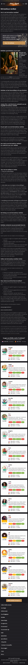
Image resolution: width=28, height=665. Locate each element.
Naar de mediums (9, 43)
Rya (9, 414)
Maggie (10, 347)
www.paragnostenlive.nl (6, 307)
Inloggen (4, 3)
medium (10, 77)
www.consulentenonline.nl (6, 310)
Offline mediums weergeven (14, 600)
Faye (9, 448)
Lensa (10, 498)
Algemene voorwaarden (6, 662)
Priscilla (10, 398)
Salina (10, 549)
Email (22, 389)
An (9, 532)
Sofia (9, 482)
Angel (10, 364)
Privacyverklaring (15, 662)
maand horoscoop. (11, 0)
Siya (9, 515)
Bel (14, 355)
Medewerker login (22, 662)
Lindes (10, 465)
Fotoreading (18, 355)
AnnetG (10, 583)
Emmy (9, 566)
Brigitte (10, 431)
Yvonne (10, 381)
